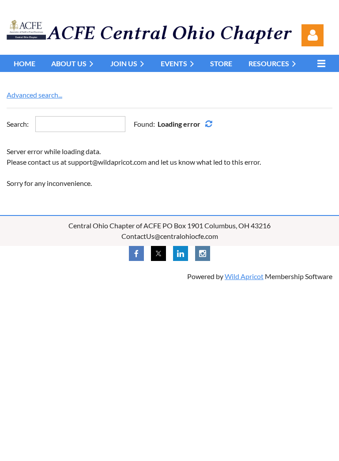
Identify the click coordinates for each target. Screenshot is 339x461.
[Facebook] (136, 253)
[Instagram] (202, 253)
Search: (18, 124)
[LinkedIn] (180, 253)
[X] (158, 253)
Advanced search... (34, 95)
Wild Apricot (244, 276)
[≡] (319, 63)
